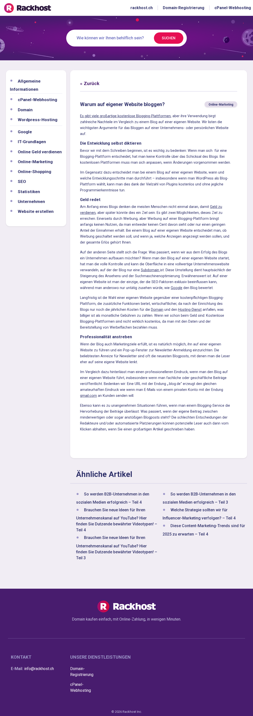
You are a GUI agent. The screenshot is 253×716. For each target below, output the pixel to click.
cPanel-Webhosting (37, 99)
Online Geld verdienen (40, 151)
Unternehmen (31, 201)
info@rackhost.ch (39, 668)
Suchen (168, 38)
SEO (22, 181)
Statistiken (29, 191)
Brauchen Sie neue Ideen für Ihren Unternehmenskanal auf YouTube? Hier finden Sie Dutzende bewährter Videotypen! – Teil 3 (116, 548)
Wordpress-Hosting (37, 119)
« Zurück (89, 83)
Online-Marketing (35, 161)
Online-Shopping (34, 171)
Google (25, 131)
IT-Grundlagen (32, 141)
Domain (25, 109)
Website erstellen (36, 211)
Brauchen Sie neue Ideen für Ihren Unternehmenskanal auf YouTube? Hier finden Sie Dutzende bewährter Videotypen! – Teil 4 (116, 520)
